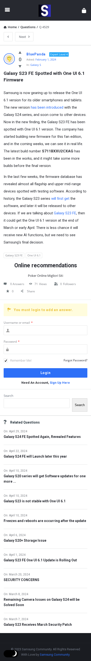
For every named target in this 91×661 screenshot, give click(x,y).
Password (12, 341)
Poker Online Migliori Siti (45, 275)
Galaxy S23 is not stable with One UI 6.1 (35, 501)
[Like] (20, 52)
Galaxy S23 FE (65, 213)
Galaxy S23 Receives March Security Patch (38, 624)
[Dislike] (20, 66)
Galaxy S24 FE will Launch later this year (35, 456)
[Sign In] (84, 10)
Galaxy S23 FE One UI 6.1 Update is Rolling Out (40, 560)
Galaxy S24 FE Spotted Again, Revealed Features (42, 437)
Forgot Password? (75, 360)
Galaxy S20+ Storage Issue (25, 540)
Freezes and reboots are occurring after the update (45, 521)
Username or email (18, 323)
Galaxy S (35, 65)
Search (8, 395)
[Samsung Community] (46, 10)
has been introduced (47, 107)
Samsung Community (54, 654)
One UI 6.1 (34, 255)
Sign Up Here (60, 382)
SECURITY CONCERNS (21, 580)
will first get (60, 198)
